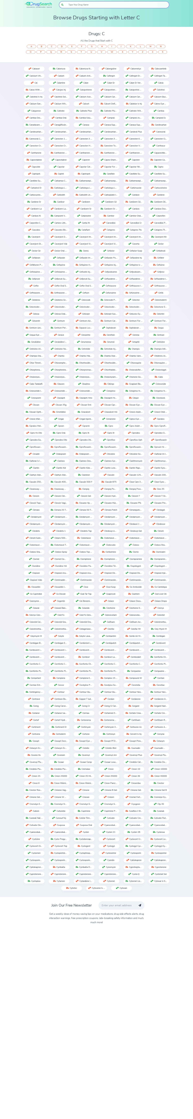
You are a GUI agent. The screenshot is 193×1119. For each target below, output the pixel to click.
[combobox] (117, 4)
